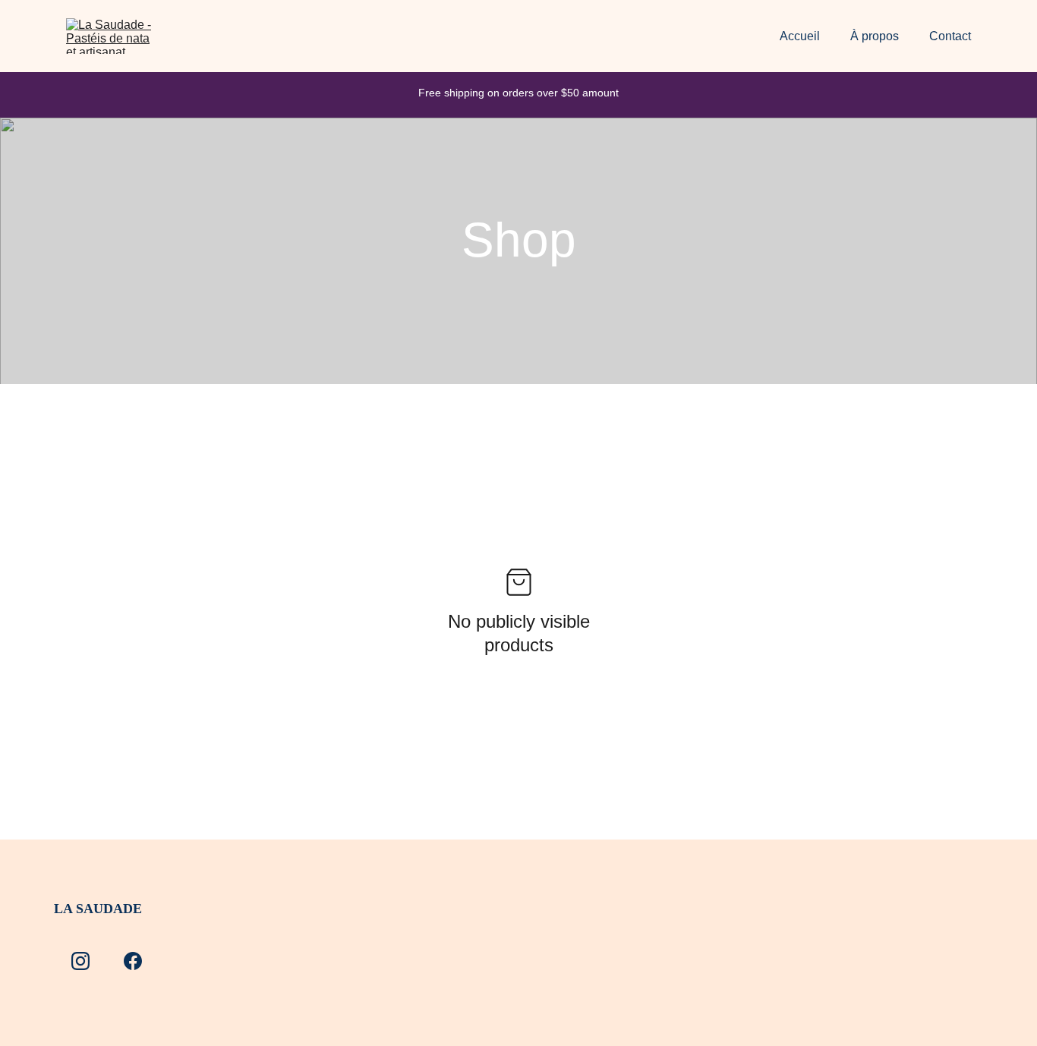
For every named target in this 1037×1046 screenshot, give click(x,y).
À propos (874, 36)
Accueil (800, 36)
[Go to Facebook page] (133, 961)
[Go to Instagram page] (80, 961)
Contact (950, 36)
